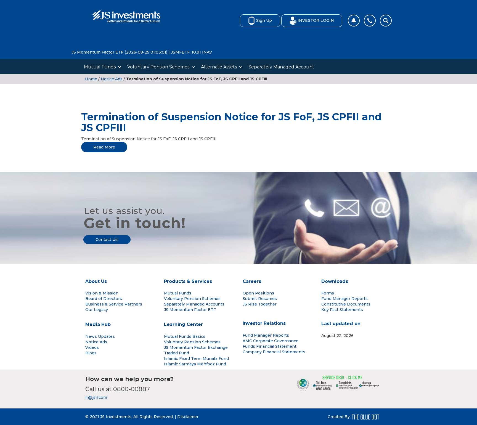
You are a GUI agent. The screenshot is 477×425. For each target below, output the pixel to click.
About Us (96, 281)
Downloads (334, 281)
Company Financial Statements (274, 351)
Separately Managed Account (281, 67)
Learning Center (183, 324)
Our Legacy (96, 309)
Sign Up (264, 20)
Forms (327, 293)
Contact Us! (107, 239)
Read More (104, 147)
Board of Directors (103, 298)
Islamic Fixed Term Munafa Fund (196, 358)
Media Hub (98, 324)
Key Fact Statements (342, 309)
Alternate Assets (219, 67)
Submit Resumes (260, 298)
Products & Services (188, 281)
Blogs (91, 352)
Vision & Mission (101, 293)
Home (91, 78)
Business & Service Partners (113, 304)
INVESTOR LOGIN (316, 20)
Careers (252, 281)
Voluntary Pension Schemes (158, 67)
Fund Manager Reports (344, 298)
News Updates (100, 336)
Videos (92, 347)
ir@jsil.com (96, 397)
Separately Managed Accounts (194, 304)
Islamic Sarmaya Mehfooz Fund (195, 364)
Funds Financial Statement (269, 346)
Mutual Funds (100, 67)
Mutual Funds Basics (184, 336)
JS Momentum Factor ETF (190, 309)
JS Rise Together (260, 304)
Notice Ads (112, 78)
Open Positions (258, 293)
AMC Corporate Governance (270, 340)
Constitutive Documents (345, 304)
